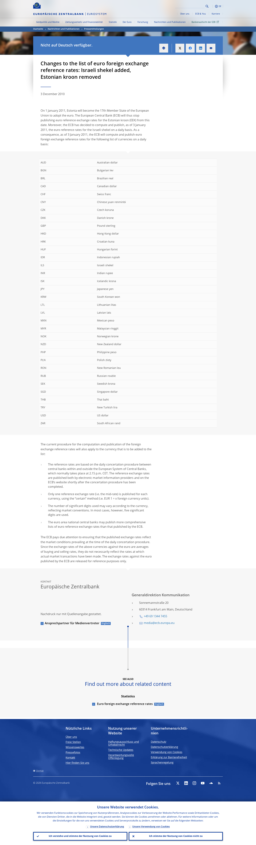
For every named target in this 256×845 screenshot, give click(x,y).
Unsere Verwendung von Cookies (151, 827)
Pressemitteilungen (94, 29)
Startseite (38, 29)
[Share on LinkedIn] (200, 48)
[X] (177, 783)
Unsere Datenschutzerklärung (107, 827)
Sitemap (40, 771)
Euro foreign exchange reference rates (124, 704)
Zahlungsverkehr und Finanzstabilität (84, 22)
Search (207, 6)
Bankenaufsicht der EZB (203, 22)
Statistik (113, 22)
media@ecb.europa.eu (159, 623)
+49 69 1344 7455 (155, 616)
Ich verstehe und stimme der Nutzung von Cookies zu (80, 836)
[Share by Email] (211, 48)
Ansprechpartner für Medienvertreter (72, 623)
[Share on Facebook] (190, 48)
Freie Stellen (73, 742)
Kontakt (70, 757)
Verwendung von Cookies (166, 752)
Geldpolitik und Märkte (47, 22)
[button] (212, 6)
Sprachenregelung (162, 762)
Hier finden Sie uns (77, 763)
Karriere (216, 14)
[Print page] (163, 48)
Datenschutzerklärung (164, 747)
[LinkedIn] (186, 783)
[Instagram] (194, 783)
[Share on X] (179, 48)
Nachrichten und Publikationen (170, 22)
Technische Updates (120, 750)
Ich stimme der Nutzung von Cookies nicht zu (176, 836)
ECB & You (200, 14)
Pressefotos (73, 752)
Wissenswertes (75, 747)
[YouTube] (202, 783)
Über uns (184, 14)
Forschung (142, 22)
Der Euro (127, 22)
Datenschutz (158, 742)
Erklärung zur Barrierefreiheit (169, 757)
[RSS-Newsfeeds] (219, 783)
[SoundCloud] (211, 783)
